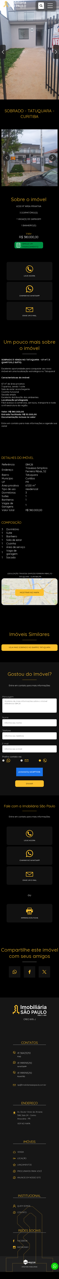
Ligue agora (29, 276)
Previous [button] (3, 52)
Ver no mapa (23, 1123)
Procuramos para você (29, 1171)
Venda (20, 1152)
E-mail (5, 743)
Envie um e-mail (29, 315)
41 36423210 (24, 1054)
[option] (29, 49)
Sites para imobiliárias (29, 1267)
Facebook (29, 972)
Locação (21, 1158)
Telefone (6, 730)
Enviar (29, 783)
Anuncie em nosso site (29, 1177)
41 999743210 (24, 1064)
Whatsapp (14, 972)
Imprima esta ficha (29, 918)
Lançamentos (24, 1164)
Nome (5, 717)
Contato (21, 1212)
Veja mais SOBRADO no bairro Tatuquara (29, 647)
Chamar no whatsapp (29, 296)
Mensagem (8, 696)
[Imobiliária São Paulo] (15, 4)
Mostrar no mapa (29, 592)
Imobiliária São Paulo (29, 1010)
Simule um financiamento (30, 245)
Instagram (22, 1247)
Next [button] (56, 52)
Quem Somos (23, 1206)
